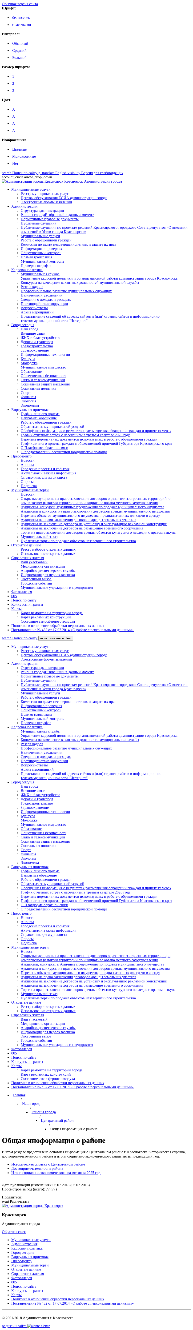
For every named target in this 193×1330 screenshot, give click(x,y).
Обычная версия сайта (20, 4)
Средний (19, 50)
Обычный (20, 43)
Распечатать (15, 1201)
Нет (15, 163)
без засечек (21, 18)
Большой (19, 58)
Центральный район (57, 1120)
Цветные (19, 149)
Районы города (44, 1112)
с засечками (21, 25)
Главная (19, 1095)
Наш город (31, 1104)
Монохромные (24, 156)
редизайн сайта (26, 1326)
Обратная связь (14, 1232)
